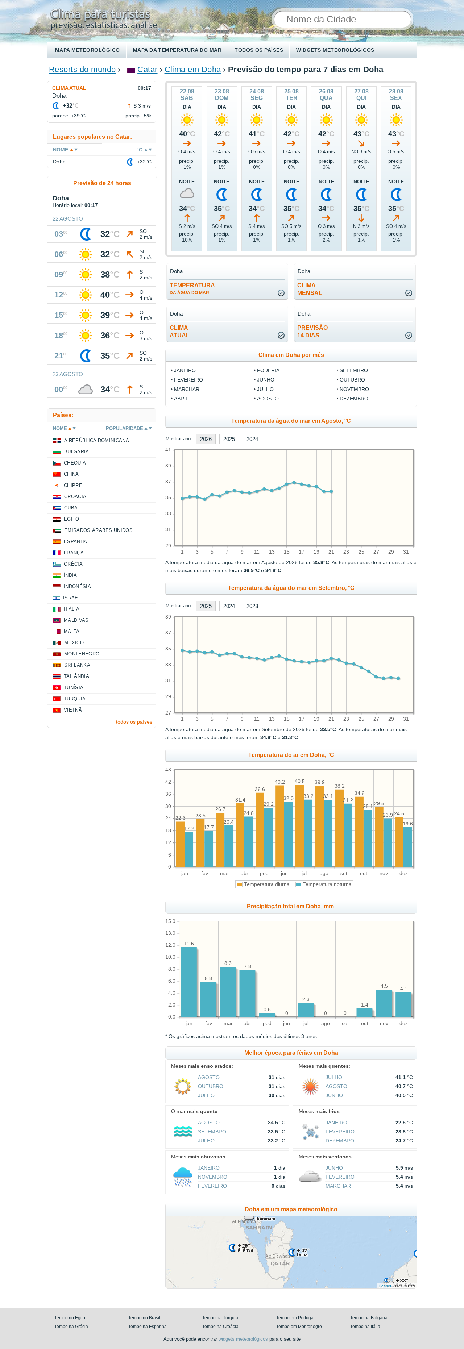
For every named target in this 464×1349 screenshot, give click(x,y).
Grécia (73, 564)
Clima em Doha (193, 69)
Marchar (186, 389)
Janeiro (185, 370)
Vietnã (73, 710)
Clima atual (69, 88)
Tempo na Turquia (220, 1317)
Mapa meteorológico (87, 50)
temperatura (192, 288)
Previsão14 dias (312, 331)
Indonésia (77, 586)
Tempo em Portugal (295, 1317)
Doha (59, 162)
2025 (229, 439)
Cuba (71, 508)
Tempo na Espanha (147, 1326)
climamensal (309, 289)
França (74, 552)
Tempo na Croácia (220, 1326)
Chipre (73, 485)
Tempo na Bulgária (369, 1317)
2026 (206, 439)
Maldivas (76, 620)
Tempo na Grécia (71, 1326)
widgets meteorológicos (243, 1339)
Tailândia (76, 676)
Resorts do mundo (82, 69)
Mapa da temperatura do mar (177, 50)
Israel (72, 597)
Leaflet (385, 1285)
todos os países (134, 722)
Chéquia (75, 463)
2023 (252, 606)
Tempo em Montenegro (299, 1326)
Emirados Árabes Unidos (98, 530)
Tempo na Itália (365, 1326)
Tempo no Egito (69, 1317)
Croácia (75, 496)
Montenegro (81, 654)
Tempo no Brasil (144, 1317)
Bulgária (76, 451)
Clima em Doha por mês (291, 355)
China (71, 474)
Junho (265, 380)
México (74, 642)
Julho (265, 389)
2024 (252, 439)
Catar (147, 69)
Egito (71, 519)
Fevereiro (188, 380)
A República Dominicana (96, 440)
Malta (72, 631)
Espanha (75, 541)
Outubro (352, 380)
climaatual (180, 331)
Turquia (75, 698)
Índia (70, 575)
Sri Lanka (77, 665)
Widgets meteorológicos (335, 50)
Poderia (268, 370)
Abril (181, 398)
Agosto (268, 398)
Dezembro (354, 398)
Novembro (354, 389)
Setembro (354, 370)
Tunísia (73, 687)
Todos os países (259, 50)
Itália (71, 609)
